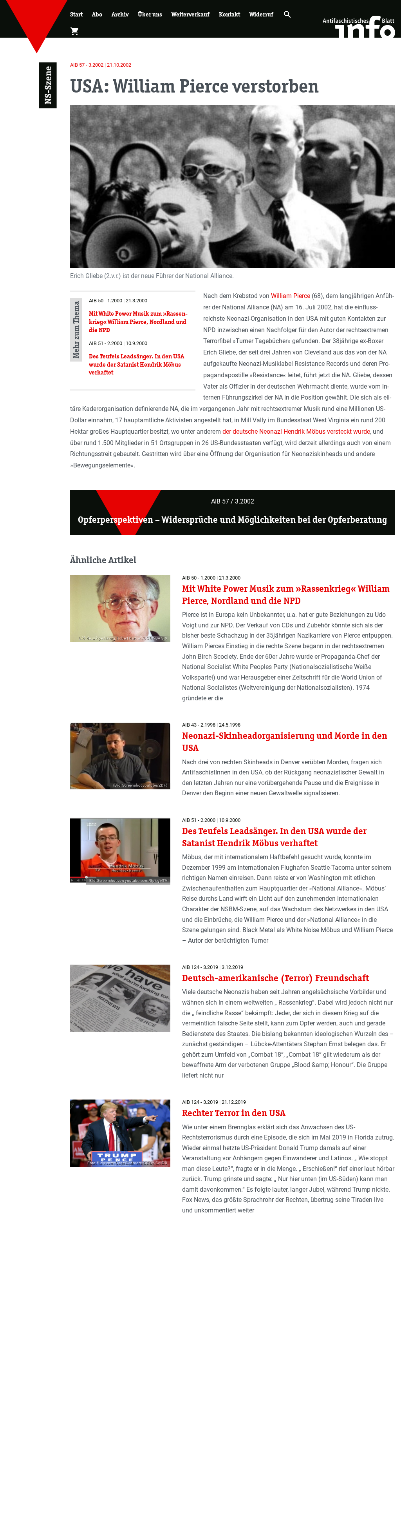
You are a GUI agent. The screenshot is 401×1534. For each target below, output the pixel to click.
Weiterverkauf (191, 14)
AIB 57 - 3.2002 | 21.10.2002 (100, 65)
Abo (97, 14)
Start (76, 14)
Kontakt (229, 14)
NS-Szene (48, 85)
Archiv (120, 14)
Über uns (150, 14)
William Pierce (290, 296)
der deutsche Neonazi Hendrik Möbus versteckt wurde (296, 431)
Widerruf (261, 14)
